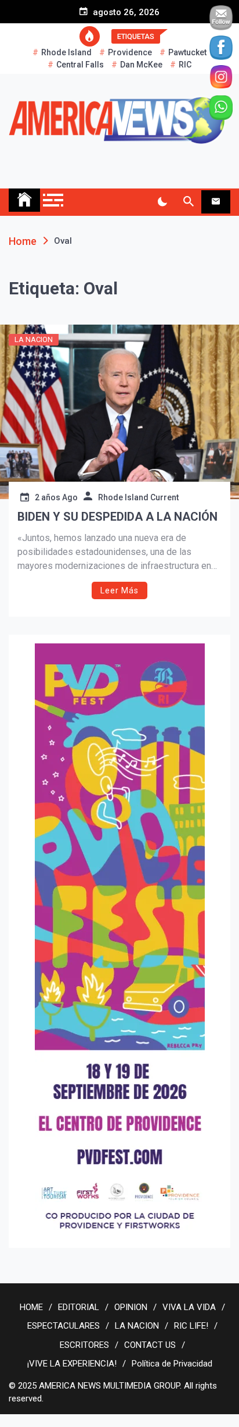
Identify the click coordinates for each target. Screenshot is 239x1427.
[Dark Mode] (162, 201)
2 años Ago (56, 497)
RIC (185, 64)
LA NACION (34, 339)
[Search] (188, 201)
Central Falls (80, 64)
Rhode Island (66, 52)
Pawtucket (187, 52)
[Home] (24, 200)
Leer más (119, 590)
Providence (130, 52)
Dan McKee (141, 64)
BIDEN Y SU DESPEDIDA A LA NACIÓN (117, 517)
